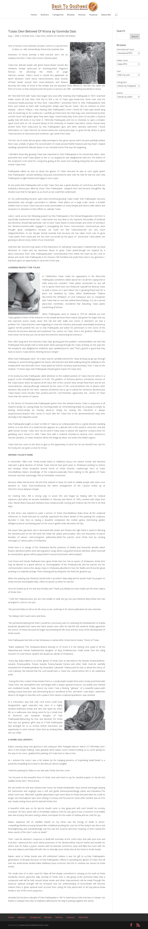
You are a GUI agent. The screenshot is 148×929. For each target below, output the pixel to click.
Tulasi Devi (40, 35)
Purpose (93, 15)
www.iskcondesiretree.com (34, 925)
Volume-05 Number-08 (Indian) (61, 35)
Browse (70, 15)
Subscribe (106, 15)
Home (34, 15)
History (82, 15)
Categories (57, 15)
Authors (45, 15)
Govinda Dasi (28, 35)
